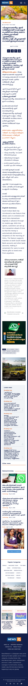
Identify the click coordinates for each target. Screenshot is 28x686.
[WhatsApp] (19, 50)
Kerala (17, 349)
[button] (24, 3)
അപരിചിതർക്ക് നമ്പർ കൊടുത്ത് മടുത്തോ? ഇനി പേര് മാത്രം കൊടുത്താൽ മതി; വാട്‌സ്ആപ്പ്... (13, 488)
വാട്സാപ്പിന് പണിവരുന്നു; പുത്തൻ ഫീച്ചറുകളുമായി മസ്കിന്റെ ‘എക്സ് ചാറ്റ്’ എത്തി (13, 513)
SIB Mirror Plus (15, 351)
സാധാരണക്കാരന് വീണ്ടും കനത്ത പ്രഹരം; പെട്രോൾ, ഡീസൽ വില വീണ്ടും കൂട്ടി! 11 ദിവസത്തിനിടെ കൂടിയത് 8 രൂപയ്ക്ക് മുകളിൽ (12, 407)
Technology (6, 22)
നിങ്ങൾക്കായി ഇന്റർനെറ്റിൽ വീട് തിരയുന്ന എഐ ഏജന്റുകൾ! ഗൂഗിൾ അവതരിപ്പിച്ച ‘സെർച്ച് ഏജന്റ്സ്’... (12, 502)
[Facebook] (8, 50)
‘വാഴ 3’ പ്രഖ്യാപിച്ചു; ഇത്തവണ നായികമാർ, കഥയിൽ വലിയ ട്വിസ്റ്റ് (20, 623)
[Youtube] (21, 683)
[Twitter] (12, 50)
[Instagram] (10, 683)
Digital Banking (10, 349)
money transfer (6, 351)
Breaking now (8, 390)
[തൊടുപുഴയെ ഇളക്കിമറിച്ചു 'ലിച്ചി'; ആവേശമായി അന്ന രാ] (14, 539)
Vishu (14, 353)
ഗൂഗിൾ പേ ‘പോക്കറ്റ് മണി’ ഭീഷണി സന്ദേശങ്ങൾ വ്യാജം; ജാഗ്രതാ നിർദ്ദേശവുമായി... (12, 523)
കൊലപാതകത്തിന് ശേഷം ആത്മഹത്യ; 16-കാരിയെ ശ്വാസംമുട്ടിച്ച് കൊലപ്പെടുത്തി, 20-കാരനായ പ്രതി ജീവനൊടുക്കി (7, 625)
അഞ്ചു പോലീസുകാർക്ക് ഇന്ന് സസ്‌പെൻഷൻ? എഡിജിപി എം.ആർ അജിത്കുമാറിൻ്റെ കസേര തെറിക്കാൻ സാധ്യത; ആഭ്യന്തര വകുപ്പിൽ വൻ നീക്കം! (11, 420)
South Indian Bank (7, 353)
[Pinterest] (15, 50)
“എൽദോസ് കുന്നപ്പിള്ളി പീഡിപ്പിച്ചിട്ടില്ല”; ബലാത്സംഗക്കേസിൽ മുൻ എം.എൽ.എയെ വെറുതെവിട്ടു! (12, 395)
